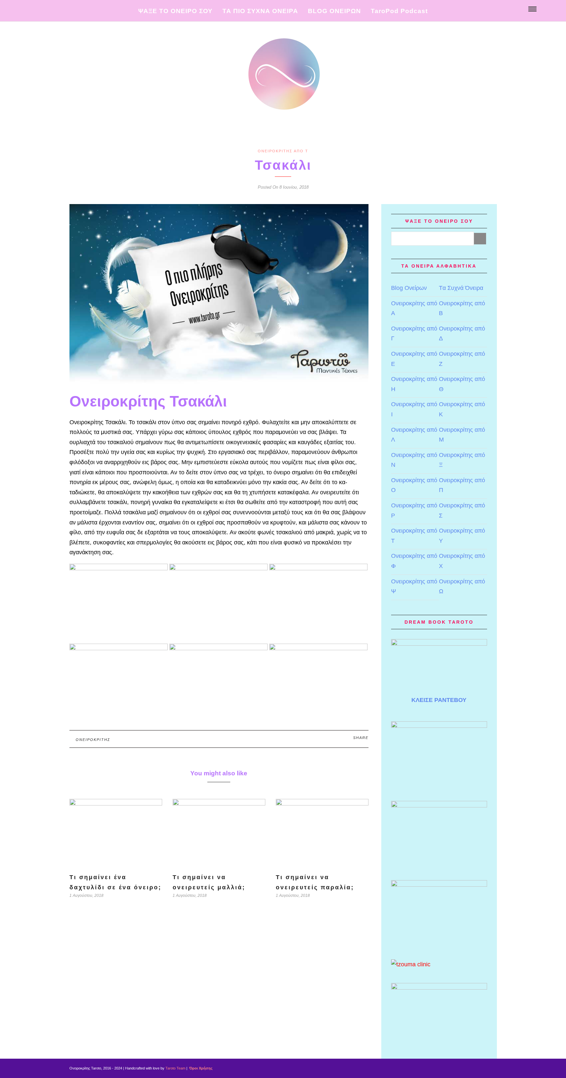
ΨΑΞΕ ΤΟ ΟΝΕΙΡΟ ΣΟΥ (175, 11)
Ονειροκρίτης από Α (414, 308)
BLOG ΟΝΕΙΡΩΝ (334, 11)
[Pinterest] (45, 8)
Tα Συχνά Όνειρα (461, 288)
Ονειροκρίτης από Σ (462, 510)
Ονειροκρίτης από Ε (414, 358)
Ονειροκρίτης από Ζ (462, 358)
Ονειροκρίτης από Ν (414, 460)
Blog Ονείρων (409, 288)
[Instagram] (52, 8)
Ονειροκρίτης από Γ (414, 333)
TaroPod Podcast (399, 11)
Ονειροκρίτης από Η (414, 384)
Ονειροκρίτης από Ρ (414, 510)
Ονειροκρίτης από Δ (462, 333)
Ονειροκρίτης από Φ (414, 561)
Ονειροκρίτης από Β (462, 308)
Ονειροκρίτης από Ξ (462, 460)
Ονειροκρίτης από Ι (414, 409)
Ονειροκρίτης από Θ (462, 384)
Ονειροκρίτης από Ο (414, 485)
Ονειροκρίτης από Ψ (414, 586)
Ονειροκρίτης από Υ (462, 535)
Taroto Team (175, 1068)
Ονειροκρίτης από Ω (462, 586)
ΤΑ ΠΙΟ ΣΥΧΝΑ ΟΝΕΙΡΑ (260, 11)
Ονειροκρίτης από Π (462, 485)
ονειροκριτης (93, 740)
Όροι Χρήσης (200, 1068)
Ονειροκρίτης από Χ (462, 561)
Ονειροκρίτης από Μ (462, 434)
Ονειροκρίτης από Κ (462, 409)
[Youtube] (38, 8)
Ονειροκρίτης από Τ (283, 151)
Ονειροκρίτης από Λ (414, 434)
